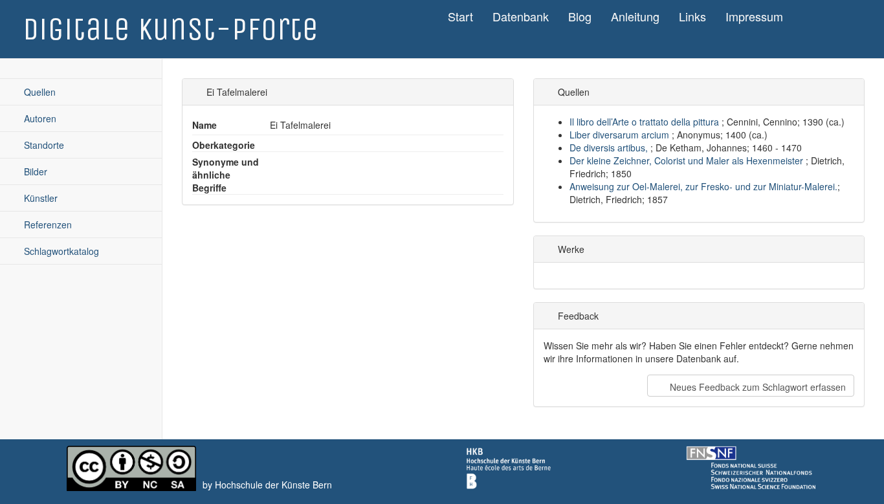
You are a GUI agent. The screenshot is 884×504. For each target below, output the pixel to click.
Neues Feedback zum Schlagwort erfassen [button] (756, 386)
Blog (579, 16)
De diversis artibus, (609, 147)
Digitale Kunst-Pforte (170, 29)
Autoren (38, 118)
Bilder (34, 171)
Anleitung (635, 16)
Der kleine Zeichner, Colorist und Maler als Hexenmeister (687, 160)
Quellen (38, 91)
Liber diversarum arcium (620, 134)
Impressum (754, 16)
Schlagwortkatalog (60, 251)
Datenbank (520, 16)
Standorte (42, 144)
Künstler (39, 198)
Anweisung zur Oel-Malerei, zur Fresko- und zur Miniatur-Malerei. (703, 186)
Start (460, 16)
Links (692, 16)
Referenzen (46, 224)
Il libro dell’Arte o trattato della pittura (645, 121)
